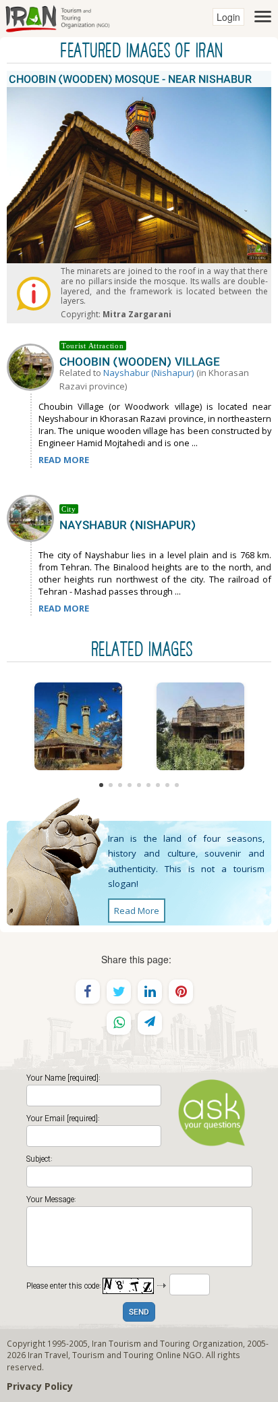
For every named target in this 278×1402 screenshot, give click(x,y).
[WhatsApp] (119, 1022)
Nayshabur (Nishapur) (148, 373)
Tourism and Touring (113, 1354)
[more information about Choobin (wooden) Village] (33, 366)
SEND (139, 1312)
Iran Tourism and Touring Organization (167, 1343)
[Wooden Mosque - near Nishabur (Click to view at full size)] (78, 726)
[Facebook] (88, 991)
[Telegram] (150, 1022)
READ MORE (63, 460)
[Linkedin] (150, 991)
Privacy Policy (40, 1386)
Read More (136, 911)
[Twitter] (119, 991)
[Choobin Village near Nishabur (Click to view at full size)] (200, 726)
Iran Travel (48, 1354)
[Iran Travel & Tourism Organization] (57, 17)
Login (228, 17)
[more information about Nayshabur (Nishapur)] (33, 517)
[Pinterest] (181, 991)
